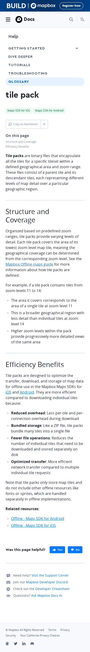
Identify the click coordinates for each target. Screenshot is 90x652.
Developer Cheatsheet (52, 589)
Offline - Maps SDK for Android (37, 518)
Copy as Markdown (25, 124)
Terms (52, 630)
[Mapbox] (18, 19)
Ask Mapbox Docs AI (46, 595)
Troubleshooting (28, 73)
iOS (8, 392)
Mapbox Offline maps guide (29, 264)
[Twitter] (18, 644)
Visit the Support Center (50, 575)
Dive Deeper (20, 57)
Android (27, 392)
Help (13, 36)
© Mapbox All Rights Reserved (25, 630)
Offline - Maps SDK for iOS (33, 525)
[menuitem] (82, 19)
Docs (29, 19)
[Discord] (34, 644)
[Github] (10, 644)
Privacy (65, 630)
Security (11, 635)
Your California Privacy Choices (40, 635)
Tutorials (19, 65)
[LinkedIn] (26, 644)
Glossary (18, 82)
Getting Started (26, 48)
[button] (82, 19)
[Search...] (71, 19)
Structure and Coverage (21, 142)
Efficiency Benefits (17, 147)
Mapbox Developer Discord (47, 582)
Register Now (71, 6)
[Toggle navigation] (8, 19)
